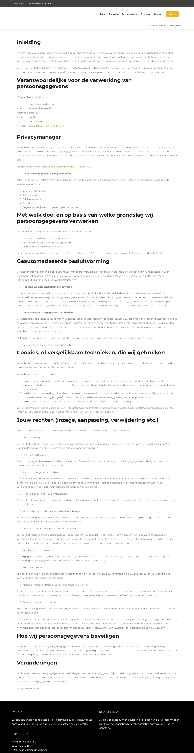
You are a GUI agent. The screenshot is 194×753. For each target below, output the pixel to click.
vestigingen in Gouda (30, 724)
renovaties (133, 724)
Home (153, 25)
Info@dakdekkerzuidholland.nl (39, 3)
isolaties (144, 724)
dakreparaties (118, 724)
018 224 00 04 (36, 121)
